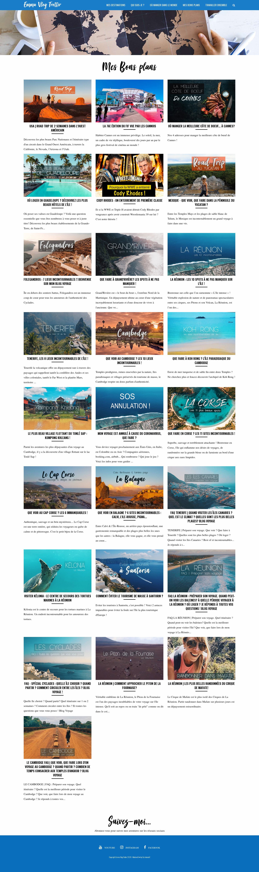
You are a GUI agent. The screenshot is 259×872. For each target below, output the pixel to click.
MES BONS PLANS (191, 5)
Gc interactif (146, 857)
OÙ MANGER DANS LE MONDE (163, 5)
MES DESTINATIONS (115, 5)
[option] (129, 32)
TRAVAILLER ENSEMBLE (216, 5)
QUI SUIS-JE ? (137, 5)
